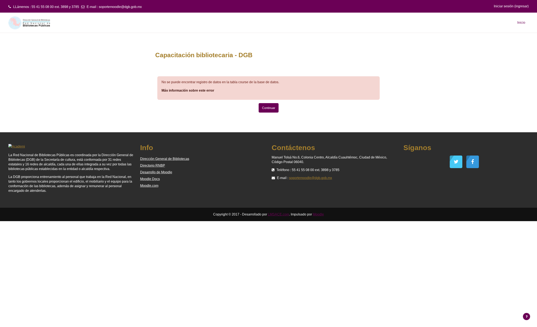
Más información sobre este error (188, 90)
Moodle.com (149, 185)
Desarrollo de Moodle (156, 172)
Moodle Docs (150, 179)
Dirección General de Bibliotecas (164, 159)
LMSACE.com (278, 214)
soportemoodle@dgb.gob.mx (120, 7)
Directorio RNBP (152, 165)
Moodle (318, 214)
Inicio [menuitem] (521, 22)
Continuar (268, 108)
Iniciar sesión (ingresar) (511, 6)
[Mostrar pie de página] (526, 316)
